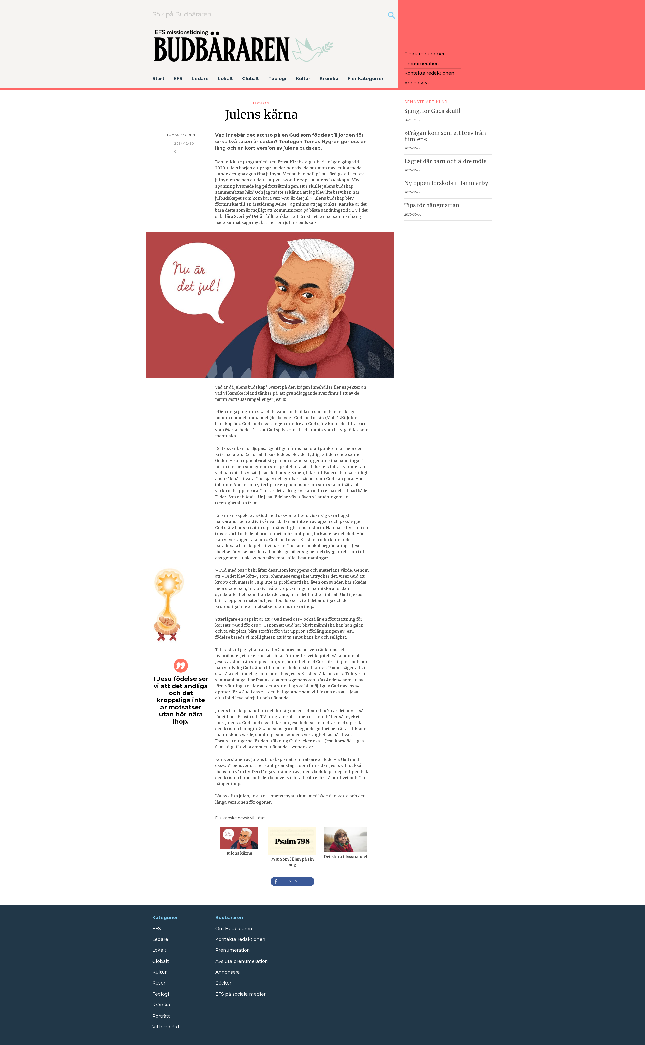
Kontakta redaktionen (429, 73)
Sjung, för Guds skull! (432, 111)
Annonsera (416, 83)
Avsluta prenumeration (241, 961)
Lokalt (225, 78)
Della (292, 881)
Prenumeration (421, 63)
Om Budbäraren (233, 928)
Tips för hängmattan (431, 205)
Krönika (329, 78)
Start (158, 78)
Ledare (200, 78)
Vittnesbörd (165, 1027)
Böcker (223, 983)
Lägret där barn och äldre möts (445, 161)
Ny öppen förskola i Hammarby (446, 183)
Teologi (277, 78)
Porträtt (161, 1016)
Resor (158, 983)
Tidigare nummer (424, 54)
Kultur (303, 78)
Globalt (250, 78)
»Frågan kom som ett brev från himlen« (445, 136)
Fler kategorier (366, 78)
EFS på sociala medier (240, 994)
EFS (178, 78)
